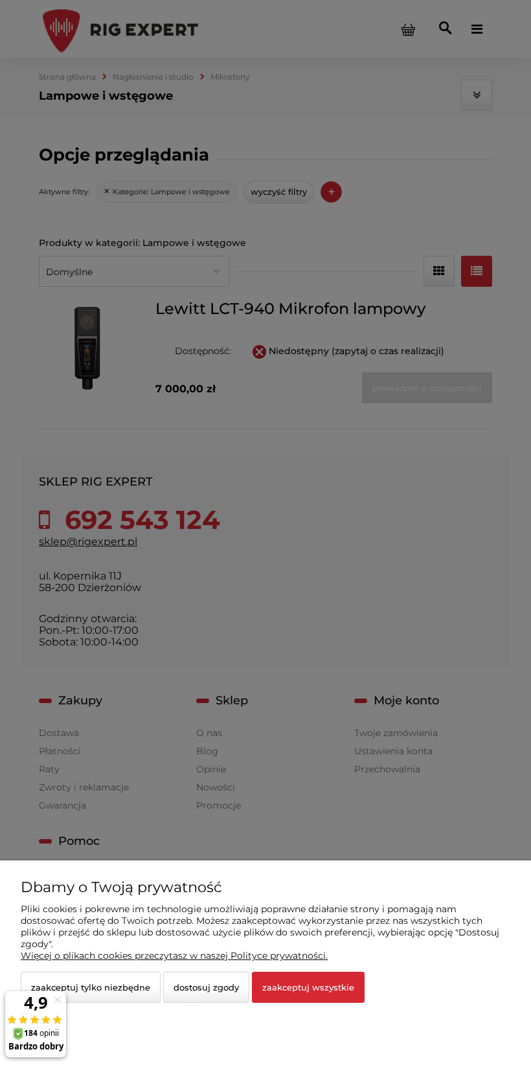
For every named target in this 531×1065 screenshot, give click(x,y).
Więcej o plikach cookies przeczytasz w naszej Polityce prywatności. (174, 955)
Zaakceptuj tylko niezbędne (90, 987)
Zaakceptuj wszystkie (308, 987)
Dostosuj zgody (206, 987)
